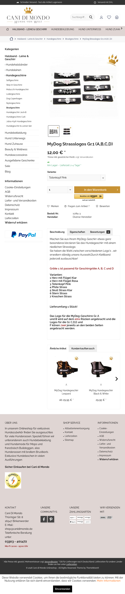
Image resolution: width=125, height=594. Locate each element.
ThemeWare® (92, 568)
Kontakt (9, 213)
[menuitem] (116, 17)
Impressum (12, 209)
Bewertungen (99, 232)
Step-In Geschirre (14, 85)
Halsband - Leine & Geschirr (17, 58)
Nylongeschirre (13, 103)
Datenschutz (12, 205)
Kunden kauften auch (82, 348)
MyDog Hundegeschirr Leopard (66, 392)
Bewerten (104, 206)
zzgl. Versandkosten (84, 157)
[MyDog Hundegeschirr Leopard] (66, 367)
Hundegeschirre (15, 75)
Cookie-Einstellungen (17, 187)
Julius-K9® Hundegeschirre (18, 121)
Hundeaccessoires (16, 154)
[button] (88, 197)
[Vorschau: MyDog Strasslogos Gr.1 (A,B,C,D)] (53, 131)
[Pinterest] (51, 519)
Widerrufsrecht (14, 196)
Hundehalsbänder (16, 64)
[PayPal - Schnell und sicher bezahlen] (23, 234)
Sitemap (69, 440)
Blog (8, 171)
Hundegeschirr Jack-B (16, 112)
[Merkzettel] (109, 17)
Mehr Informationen (108, 580)
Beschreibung (57, 232)
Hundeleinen (13, 70)
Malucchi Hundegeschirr (17, 89)
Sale (7, 166)
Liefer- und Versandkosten (20, 200)
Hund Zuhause (14, 143)
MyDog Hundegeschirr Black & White (101, 392)
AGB (7, 191)
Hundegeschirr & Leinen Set (19, 126)
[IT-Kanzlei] (30, 480)
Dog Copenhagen (14, 98)
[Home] (7, 29)
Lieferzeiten (12, 218)
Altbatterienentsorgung (77, 428)
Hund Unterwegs (15, 138)
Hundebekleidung (15, 132)
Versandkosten (51, 562)
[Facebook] (44, 519)
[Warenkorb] (116, 17)
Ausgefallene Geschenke (20, 160)
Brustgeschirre (13, 108)
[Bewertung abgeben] (83, 148)
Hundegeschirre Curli (15, 117)
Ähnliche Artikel (58, 348)
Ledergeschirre (13, 94)
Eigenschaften (77, 232)
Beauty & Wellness (16, 149)
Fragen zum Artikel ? (78, 206)
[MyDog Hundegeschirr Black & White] (101, 367)
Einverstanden (62, 589)
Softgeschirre (12, 80)
